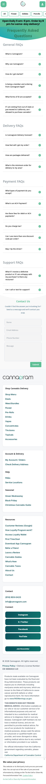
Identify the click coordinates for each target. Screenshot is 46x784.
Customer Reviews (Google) (18, 525)
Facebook (23, 629)
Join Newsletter (23, 649)
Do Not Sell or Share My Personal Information (19, 779)
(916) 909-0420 (13, 597)
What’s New (11, 561)
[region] (23, 771)
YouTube (23, 636)
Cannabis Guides (13, 557)
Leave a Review (12, 552)
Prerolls (37, 14)
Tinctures (10, 430)
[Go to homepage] (17, 377)
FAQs (7, 478)
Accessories (11, 439)
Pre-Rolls (9, 412)
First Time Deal (12, 539)
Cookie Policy (28, 775)
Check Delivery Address (16, 464)
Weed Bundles (12, 403)
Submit (35, 364)
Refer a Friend (12, 548)
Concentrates (11, 426)
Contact (9, 575)
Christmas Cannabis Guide (18, 505)
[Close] (44, 759)
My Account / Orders (15, 460)
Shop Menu (10, 394)
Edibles (25, 14)
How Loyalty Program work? (18, 530)
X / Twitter (23, 622)
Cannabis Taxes (13, 566)
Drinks (8, 417)
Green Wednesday (14, 496)
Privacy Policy (8, 666)
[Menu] (4, 4)
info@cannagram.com (16, 601)
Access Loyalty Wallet (15, 534)
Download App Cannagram (18, 543)
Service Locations (13, 482)
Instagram (23, 614)
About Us (9, 570)
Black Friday (11, 500)
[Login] (42, 4)
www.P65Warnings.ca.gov (20, 698)
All (4, 14)
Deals (8, 399)
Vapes (8, 421)
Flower (14, 14)
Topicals (9, 435)
